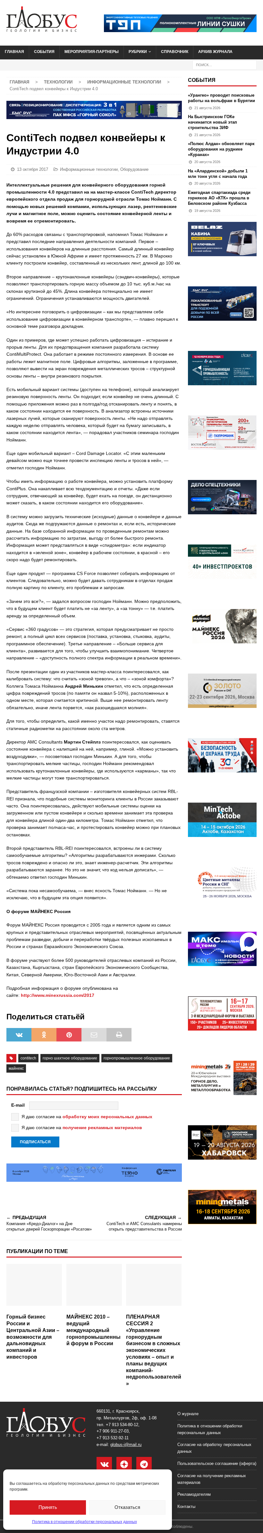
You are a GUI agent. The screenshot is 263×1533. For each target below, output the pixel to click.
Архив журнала (215, 51)
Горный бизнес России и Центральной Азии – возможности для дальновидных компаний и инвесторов (32, 1337)
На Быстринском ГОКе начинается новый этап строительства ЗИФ (212, 122)
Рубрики (138, 51)
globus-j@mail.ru (125, 1444)
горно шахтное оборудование (70, 1058)
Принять (47, 1507)
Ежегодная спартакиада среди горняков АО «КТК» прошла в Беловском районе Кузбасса (219, 198)
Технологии (58, 82)
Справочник (174, 51)
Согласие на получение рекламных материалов (211, 1479)
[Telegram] (144, 1464)
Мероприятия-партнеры (91, 51)
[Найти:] (224, 64)
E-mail (18, 1105)
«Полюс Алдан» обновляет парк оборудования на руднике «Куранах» (221, 149)
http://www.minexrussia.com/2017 (57, 995)
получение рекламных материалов (102, 1127)
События (44, 51)
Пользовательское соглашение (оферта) (216, 1463)
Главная (14, 51)
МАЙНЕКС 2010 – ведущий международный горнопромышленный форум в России (93, 1330)
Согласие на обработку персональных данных (214, 1448)
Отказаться (127, 1507)
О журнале (188, 1413)
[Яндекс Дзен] (124, 1464)
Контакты (186, 1506)
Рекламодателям (194, 1494)
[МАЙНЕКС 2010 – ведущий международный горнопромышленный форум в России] (94, 1287)
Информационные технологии (89, 169)
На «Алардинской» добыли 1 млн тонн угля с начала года (218, 174)
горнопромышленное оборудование (137, 1058)
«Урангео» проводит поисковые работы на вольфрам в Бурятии (221, 98)
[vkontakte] (104, 1464)
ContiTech (28, 1058)
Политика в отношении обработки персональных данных (84, 1522)
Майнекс (16, 1068)
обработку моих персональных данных (107, 1116)
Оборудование (134, 169)
